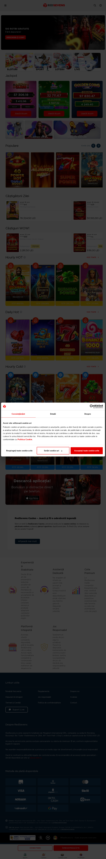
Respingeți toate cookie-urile (19, 451)
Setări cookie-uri (51, 451)
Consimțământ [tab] (18, 414)
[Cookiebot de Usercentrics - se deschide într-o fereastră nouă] (91, 406)
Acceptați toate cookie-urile (86, 451)
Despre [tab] (87, 414)
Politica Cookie (25, 439)
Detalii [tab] (53, 414)
